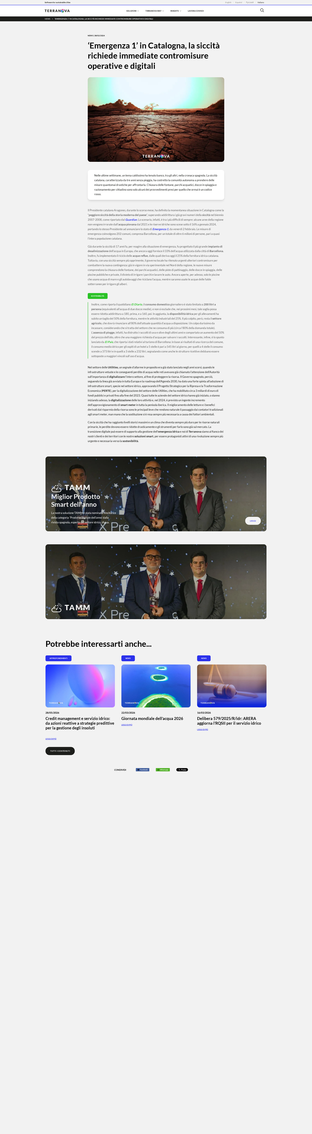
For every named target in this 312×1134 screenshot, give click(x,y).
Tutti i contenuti (60, 751)
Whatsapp (164, 770)
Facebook (144, 770)
